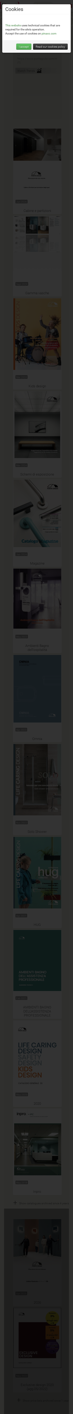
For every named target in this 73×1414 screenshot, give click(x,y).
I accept (24, 46)
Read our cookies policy (50, 46)
